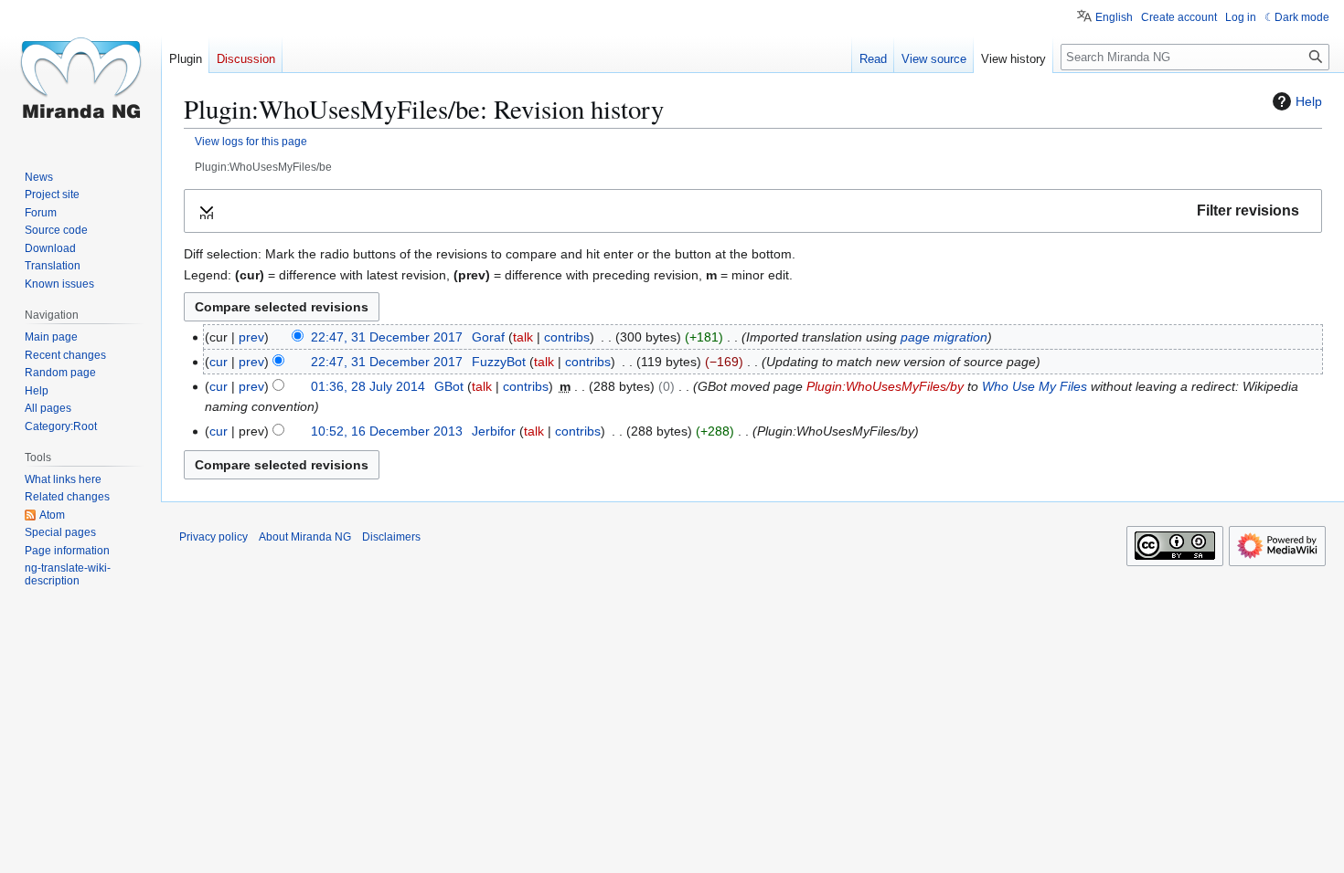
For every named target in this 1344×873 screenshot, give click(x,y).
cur (218, 361)
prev (251, 337)
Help (1309, 101)
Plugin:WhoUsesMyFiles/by (885, 386)
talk (523, 337)
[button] (753, 211)
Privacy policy (213, 537)
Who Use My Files (1034, 386)
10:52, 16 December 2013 (387, 431)
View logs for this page (251, 141)
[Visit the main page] (80, 73)
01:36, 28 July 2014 (368, 386)
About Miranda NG (305, 537)
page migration (944, 337)
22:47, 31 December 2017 (387, 337)
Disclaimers (391, 537)
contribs (567, 337)
